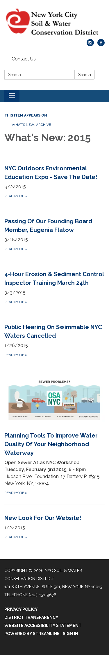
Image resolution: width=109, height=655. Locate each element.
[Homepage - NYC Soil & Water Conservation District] (54, 22)
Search (84, 74)
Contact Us (24, 59)
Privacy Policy (21, 609)
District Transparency (31, 617)
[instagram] (90, 44)
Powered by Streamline (32, 633)
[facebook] (101, 44)
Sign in (70, 633)
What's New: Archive (31, 125)
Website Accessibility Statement (42, 625)
